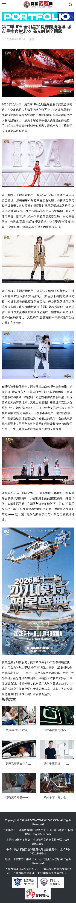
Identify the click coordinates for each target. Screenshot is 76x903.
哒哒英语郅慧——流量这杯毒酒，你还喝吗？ (33, 797)
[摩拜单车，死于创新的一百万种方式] (57, 782)
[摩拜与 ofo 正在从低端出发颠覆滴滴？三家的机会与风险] (19, 715)
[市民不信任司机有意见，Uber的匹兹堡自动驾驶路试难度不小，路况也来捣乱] (57, 715)
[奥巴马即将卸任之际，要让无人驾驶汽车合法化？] (19, 749)
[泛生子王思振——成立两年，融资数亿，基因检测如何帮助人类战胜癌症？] (57, 749)
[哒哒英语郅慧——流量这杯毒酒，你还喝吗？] (19, 782)
